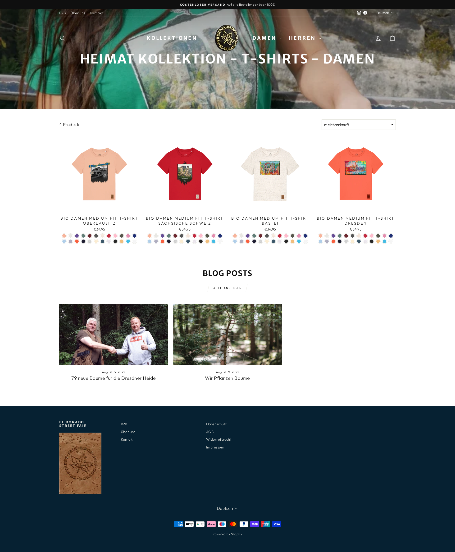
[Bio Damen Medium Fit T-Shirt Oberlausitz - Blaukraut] (77, 236)
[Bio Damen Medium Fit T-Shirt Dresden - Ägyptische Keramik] (320, 236)
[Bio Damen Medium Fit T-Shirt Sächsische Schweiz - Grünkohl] (207, 236)
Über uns (77, 13)
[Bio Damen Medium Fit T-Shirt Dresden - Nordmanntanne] (359, 241)
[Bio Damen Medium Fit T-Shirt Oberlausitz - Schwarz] (115, 241)
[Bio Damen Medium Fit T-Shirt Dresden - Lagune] (320, 241)
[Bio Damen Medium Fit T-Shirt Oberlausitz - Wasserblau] (128, 241)
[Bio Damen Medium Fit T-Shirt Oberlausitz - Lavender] (70, 241)
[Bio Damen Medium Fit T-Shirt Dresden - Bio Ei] (327, 236)
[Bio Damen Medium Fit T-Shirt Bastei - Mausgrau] (260, 241)
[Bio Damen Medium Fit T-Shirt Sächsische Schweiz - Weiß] (220, 241)
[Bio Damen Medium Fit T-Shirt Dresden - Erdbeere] (365, 236)
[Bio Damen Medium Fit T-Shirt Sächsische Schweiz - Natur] (181, 241)
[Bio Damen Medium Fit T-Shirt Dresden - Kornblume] (391, 236)
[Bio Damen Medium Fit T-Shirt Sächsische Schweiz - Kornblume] (220, 236)
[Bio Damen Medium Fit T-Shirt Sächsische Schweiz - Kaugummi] (213, 236)
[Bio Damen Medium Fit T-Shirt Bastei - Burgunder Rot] (260, 236)
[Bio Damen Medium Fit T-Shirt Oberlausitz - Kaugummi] (128, 236)
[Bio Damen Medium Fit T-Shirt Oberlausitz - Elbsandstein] (102, 236)
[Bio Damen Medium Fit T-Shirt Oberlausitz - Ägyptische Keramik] (64, 236)
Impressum (215, 447)
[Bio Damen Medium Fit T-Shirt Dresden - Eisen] (352, 236)
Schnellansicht (99, 208)
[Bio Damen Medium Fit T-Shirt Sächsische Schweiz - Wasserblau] (213, 241)
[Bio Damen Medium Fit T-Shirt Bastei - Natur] (267, 241)
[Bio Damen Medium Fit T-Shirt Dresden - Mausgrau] (346, 241)
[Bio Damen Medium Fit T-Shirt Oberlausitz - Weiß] (134, 241)
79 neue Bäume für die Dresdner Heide (113, 378)
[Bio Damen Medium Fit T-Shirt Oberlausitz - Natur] (96, 241)
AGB (210, 432)
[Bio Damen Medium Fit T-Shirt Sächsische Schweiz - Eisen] (181, 236)
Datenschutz (216, 424)
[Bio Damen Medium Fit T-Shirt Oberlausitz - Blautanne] (83, 236)
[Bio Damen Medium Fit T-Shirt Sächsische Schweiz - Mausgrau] (175, 241)
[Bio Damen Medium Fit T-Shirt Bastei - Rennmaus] (280, 241)
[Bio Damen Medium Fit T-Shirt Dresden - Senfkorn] (378, 241)
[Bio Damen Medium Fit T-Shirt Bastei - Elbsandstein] (273, 236)
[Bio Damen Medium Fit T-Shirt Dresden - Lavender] (327, 241)
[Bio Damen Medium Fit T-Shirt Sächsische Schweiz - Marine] (169, 241)
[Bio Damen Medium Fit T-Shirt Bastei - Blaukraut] (248, 236)
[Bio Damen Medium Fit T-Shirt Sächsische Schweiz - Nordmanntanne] (188, 241)
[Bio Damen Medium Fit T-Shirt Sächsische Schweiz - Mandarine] (162, 241)
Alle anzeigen (227, 288)
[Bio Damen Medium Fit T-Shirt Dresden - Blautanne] (339, 236)
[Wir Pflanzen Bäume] (227, 334)
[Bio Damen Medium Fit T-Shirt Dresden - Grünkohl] (378, 236)
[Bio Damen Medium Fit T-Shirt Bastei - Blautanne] (254, 236)
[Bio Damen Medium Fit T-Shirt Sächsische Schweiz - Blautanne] (169, 236)
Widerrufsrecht (218, 439)
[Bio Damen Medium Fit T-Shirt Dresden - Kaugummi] (384, 236)
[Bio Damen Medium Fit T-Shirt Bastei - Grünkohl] (292, 236)
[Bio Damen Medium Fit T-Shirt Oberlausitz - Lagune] (64, 241)
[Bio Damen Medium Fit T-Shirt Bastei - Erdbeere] (280, 236)
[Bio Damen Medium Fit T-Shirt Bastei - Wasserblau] (299, 241)
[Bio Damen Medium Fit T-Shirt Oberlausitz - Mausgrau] (89, 241)
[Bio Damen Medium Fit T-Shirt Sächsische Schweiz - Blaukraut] (162, 236)
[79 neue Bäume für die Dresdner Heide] (113, 334)
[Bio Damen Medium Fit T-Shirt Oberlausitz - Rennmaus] (109, 241)
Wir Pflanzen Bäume (227, 378)
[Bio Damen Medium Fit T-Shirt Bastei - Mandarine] (248, 241)
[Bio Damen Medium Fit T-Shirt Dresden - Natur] (352, 241)
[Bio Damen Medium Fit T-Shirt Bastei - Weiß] (305, 241)
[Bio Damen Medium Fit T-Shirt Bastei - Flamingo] (286, 236)
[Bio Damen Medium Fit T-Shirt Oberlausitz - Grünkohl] (121, 236)
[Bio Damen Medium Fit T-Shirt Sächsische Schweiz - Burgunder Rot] (175, 236)
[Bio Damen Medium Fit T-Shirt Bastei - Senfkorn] (292, 241)
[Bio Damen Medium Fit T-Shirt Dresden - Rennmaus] (365, 241)
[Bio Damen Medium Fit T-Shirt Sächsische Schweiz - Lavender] (156, 241)
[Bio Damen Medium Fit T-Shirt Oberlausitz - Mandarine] (77, 241)
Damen (265, 38)
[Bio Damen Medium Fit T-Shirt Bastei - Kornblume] (305, 236)
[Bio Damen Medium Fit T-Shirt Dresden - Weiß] (391, 241)
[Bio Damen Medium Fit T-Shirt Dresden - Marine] (339, 241)
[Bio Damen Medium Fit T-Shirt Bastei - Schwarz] (286, 241)
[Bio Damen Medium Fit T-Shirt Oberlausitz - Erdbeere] (109, 236)
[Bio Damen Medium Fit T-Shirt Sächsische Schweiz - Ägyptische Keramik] (149, 236)
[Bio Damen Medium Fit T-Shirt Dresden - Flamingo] (371, 236)
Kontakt (96, 13)
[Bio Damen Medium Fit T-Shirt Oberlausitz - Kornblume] (134, 236)
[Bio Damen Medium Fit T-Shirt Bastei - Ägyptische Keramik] (235, 236)
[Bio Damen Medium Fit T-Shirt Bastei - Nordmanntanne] (273, 241)
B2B (62, 13)
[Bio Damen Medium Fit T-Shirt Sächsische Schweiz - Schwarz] (201, 241)
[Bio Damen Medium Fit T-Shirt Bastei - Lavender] (241, 241)
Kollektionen (173, 38)
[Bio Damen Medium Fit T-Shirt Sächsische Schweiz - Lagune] (149, 241)
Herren (303, 38)
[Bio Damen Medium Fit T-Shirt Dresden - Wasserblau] (384, 241)
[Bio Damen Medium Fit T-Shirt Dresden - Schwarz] (371, 241)
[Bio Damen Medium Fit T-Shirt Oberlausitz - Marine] (83, 241)
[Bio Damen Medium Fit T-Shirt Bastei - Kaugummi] (299, 236)
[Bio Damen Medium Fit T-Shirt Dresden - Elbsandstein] (359, 236)
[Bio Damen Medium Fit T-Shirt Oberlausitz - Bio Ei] (70, 236)
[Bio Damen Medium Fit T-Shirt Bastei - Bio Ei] (241, 236)
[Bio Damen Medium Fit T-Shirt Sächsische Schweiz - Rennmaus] (194, 241)
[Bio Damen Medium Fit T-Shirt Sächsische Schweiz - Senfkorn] (207, 241)
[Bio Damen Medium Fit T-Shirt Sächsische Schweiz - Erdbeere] (194, 236)
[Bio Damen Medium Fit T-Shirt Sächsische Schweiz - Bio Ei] (156, 236)
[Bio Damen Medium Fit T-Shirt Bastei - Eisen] (267, 236)
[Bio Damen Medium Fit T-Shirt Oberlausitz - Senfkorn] (121, 241)
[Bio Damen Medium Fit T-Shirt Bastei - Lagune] (235, 241)
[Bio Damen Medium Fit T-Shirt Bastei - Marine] (254, 241)
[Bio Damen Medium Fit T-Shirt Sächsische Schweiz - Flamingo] (201, 236)
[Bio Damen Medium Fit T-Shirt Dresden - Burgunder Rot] (346, 236)
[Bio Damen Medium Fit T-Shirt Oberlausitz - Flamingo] (115, 236)
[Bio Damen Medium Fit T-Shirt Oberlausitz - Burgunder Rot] (89, 236)
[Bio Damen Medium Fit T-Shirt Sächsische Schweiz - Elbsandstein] (188, 236)
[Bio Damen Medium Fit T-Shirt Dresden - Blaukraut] (333, 236)
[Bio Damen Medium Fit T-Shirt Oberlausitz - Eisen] (96, 236)
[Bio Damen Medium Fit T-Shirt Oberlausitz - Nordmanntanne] (102, 241)
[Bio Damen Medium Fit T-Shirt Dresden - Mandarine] (333, 241)
